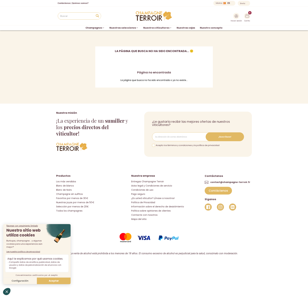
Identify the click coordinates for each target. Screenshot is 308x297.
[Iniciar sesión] (236, 16)
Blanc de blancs (65, 185)
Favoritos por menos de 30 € (72, 198)
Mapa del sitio (139, 219)
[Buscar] (97, 16)
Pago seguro (138, 194)
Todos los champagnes (69, 210)
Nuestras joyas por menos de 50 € (75, 202)
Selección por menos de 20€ (72, 206)
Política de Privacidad (143, 202)
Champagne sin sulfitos (69, 194)
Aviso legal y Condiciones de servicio (151, 185)
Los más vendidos (66, 181)
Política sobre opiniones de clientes (151, 210)
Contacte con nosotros (144, 215)
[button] (218, 191)
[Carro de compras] (247, 15)
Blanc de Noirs (64, 189)
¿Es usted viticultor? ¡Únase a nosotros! (153, 198)
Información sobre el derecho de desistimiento (157, 206)
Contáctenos (64, 3)
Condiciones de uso (142, 189)
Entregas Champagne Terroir (147, 181)
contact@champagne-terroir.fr (230, 182)
